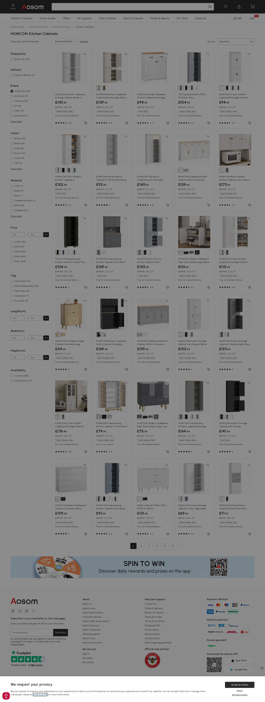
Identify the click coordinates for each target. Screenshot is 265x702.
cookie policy (40, 694)
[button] (6, 695)
